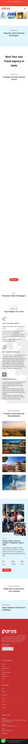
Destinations (4, 694)
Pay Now (4, 701)
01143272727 (14, 726)
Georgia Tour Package (14, 244)
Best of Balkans (14, 269)
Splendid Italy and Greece (14, 196)
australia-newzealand (6, 672)
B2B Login (4, 704)
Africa (3, 664)
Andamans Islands (6, 668)
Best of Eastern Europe (14, 124)
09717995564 (8, 726)
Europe (3, 678)
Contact (3, 707)
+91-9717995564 (9, 1)
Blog (3, 698)
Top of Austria (14, 220)
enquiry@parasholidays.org (17, 1)
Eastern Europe (5, 676)
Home (3, 688)
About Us (4, 691)
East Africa (4, 674)
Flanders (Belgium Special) (14, 172)
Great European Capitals (14, 148)
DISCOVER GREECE (14, 99)
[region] (14, 15)
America (3, 666)
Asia (3, 670)
